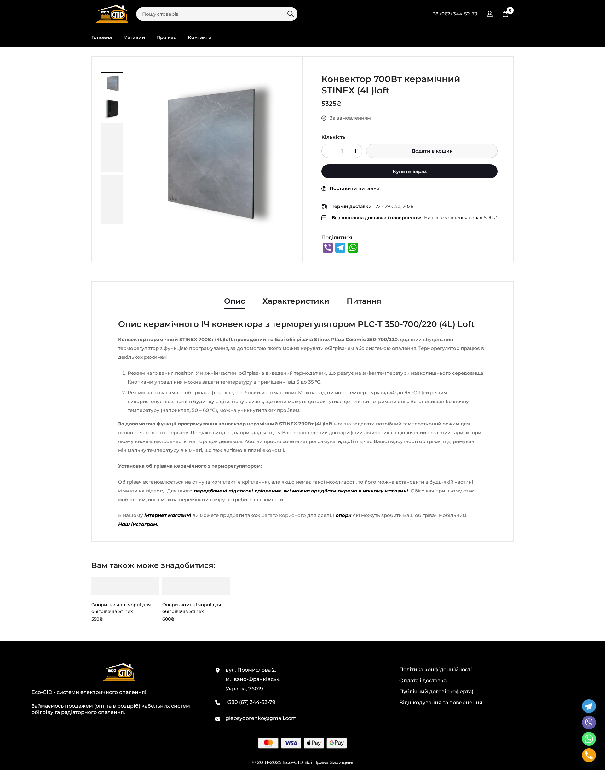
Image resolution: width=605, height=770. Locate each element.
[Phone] (589, 755)
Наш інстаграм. (138, 524)
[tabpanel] (302, 424)
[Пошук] (290, 14)
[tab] (234, 301)
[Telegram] (589, 706)
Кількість (333, 137)
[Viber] (589, 722)
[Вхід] (490, 13)
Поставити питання (354, 188)
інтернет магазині (167, 515)
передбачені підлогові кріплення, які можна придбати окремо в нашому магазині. (301, 491)
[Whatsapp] (589, 739)
